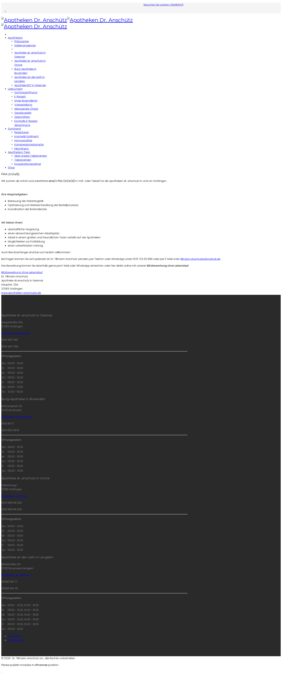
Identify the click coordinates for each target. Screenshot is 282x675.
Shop (11, 167)
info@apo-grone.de (14, 496)
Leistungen (15, 88)
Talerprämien (22, 160)
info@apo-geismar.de (15, 333)
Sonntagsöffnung (25, 92)
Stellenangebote (25, 45)
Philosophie (21, 41)
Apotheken (15, 37)
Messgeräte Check (26, 109)
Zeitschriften (22, 117)
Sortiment (14, 128)
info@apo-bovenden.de (17, 417)
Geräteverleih (22, 113)
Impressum (15, 636)
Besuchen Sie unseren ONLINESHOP (163, 4)
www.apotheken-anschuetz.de (21, 293)
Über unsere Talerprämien (30, 156)
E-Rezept (20, 96)
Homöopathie (23, 140)
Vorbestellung (23, 105)
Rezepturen (21, 132)
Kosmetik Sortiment (26, 136)
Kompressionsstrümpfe (29, 144)
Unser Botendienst (25, 101)
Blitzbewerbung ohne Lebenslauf (22, 272)
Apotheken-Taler (19, 152)
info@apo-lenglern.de (15, 575)
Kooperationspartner (27, 164)
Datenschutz (16, 640)
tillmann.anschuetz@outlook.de (200, 259)
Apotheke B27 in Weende (30, 85)
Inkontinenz (21, 149)
